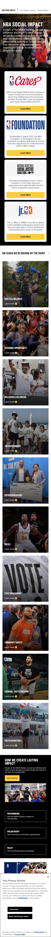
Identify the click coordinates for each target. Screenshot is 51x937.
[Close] (48, 876)
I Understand (13, 909)
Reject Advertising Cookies (18, 916)
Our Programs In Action (27, 10)
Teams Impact (43, 10)
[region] (25, 905)
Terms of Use (39, 932)
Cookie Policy (23, 898)
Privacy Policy (20, 934)
